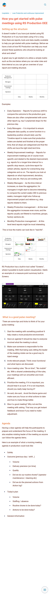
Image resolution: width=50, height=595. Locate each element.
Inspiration (5, 13)
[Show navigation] (45, 590)
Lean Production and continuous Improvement (28, 13)
